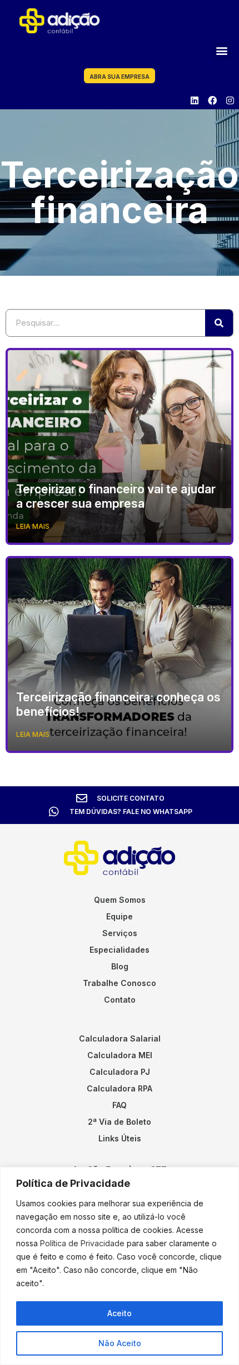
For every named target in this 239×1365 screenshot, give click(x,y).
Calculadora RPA (119, 1088)
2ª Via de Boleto (119, 1121)
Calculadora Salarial (120, 1038)
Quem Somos (120, 899)
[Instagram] (230, 100)
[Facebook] (212, 100)
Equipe (119, 916)
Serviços (119, 933)
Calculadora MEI (119, 1055)
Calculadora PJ (119, 1071)
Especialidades (119, 949)
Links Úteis (119, 1138)
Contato (120, 999)
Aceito (119, 1313)
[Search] (219, 323)
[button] (221, 51)
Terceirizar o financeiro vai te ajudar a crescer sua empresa (116, 496)
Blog (119, 966)
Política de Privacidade (82, 1243)
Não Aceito (119, 1343)
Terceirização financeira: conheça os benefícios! (118, 704)
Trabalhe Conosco (119, 983)
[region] (119, 1266)
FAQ (119, 1105)
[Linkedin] (194, 100)
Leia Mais (32, 526)
